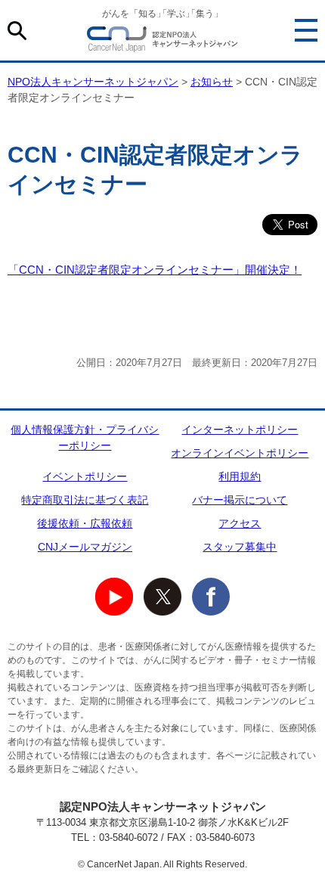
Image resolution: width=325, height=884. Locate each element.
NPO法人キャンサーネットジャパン (162, 41)
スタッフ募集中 (240, 547)
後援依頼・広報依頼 (84, 523)
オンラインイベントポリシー (239, 453)
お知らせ (211, 82)
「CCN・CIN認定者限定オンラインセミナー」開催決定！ (155, 269)
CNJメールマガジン (85, 547)
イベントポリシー (84, 476)
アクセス (239, 523)
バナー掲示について (239, 500)
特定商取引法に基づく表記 (84, 500)
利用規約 (239, 476)
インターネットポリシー (239, 429)
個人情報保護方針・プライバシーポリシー (85, 437)
